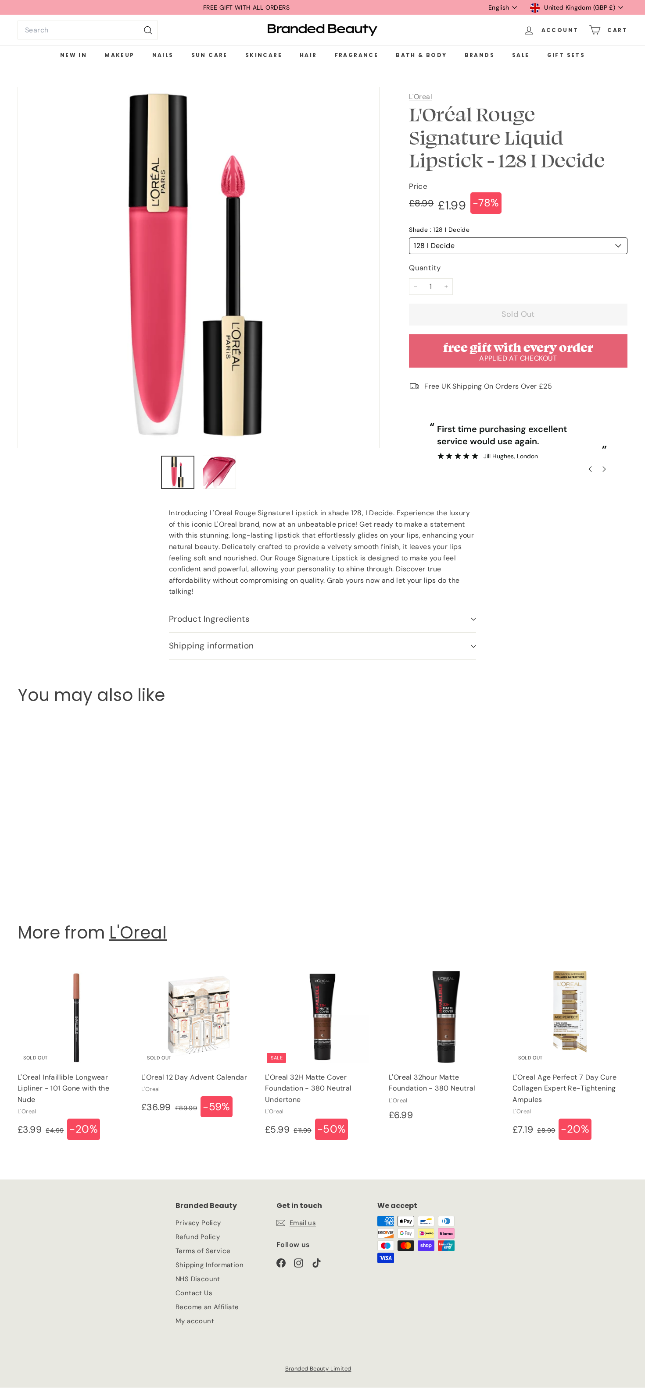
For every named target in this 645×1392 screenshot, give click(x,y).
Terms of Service (203, 1251)
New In (73, 55)
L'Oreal (420, 96)
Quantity (425, 268)
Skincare (263, 55)
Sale (521, 55)
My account (195, 1321)
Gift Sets (566, 55)
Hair (308, 55)
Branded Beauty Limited (318, 1368)
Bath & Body (421, 55)
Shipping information (211, 645)
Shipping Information (210, 1265)
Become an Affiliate (207, 1307)
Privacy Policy (198, 1222)
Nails (163, 55)
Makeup (119, 55)
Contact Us (194, 1293)
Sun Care (209, 55)
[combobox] (88, 30)
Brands (479, 55)
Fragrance (357, 55)
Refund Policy (198, 1237)
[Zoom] (198, 267)
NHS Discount (198, 1279)
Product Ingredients (209, 618)
